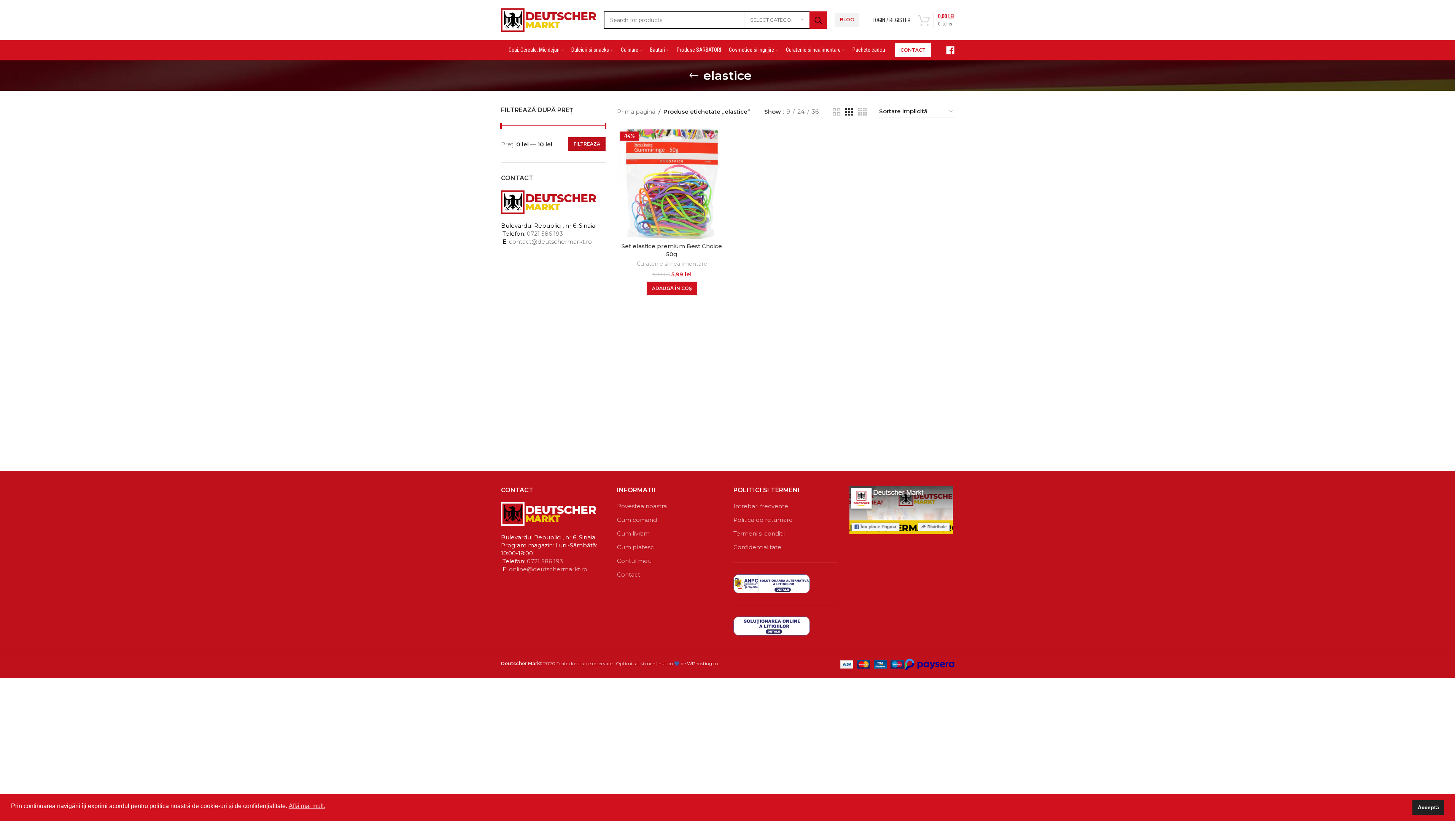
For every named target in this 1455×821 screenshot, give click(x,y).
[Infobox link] (946, 50)
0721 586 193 (545, 233)
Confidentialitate (757, 547)
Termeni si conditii (759, 533)
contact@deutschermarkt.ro (550, 241)
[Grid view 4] (862, 112)
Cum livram (633, 533)
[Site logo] (548, 19)
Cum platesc (635, 547)
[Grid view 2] (836, 112)
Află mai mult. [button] (307, 806)
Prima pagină (636, 111)
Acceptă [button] (1428, 807)
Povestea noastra (642, 506)
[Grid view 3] (849, 112)
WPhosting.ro (702, 663)
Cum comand (637, 519)
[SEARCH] (818, 20)
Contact (628, 574)
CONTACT (912, 50)
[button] (672, 288)
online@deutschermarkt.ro (548, 569)
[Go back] (693, 75)
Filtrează (587, 144)
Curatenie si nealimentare (672, 263)
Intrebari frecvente (760, 506)
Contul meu (634, 560)
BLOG (847, 19)
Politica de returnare (763, 519)
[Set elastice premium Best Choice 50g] (672, 184)
